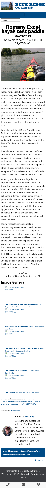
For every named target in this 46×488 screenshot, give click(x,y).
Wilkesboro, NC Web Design (14, 474)
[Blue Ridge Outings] (23, 5)
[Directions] (38, 485)
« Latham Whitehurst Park (30, 451)
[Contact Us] (23, 485)
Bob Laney (29, 416)
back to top (40, 460)
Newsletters (16, 411)
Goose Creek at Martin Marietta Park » (17, 454)
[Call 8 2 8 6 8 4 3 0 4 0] (8, 485)
